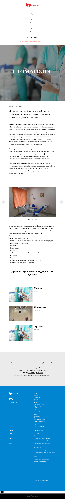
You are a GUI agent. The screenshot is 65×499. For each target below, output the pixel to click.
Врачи (32, 29)
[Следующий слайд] (61, 445)
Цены (32, 26)
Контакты (32, 32)
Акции (32, 17)
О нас (32, 20)
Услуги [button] (32, 14)
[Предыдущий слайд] (3, 445)
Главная (11, 350)
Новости (32, 23)
